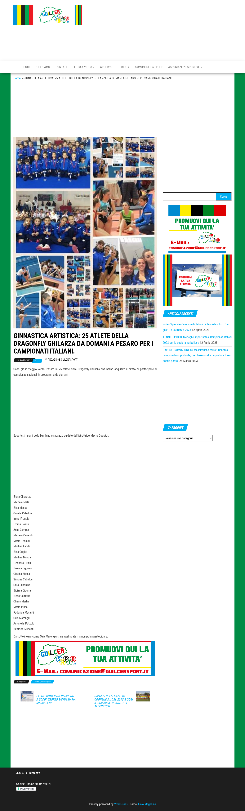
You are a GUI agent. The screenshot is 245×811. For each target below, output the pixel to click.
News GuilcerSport (42, 681)
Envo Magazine (147, 804)
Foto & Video (83, 67)
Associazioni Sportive (184, 67)
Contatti (62, 67)
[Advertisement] (160, 29)
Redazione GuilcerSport (63, 359)
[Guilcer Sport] (15, 67)
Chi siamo (43, 67)
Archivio (106, 67)
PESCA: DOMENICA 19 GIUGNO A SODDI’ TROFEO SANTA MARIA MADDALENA (55, 699)
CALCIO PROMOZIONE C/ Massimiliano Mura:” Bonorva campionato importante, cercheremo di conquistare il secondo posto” (197, 355)
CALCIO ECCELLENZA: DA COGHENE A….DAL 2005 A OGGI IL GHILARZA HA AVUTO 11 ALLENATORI (113, 701)
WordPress (121, 804)
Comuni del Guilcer (149, 67)
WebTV (125, 67)
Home (27, 67)
